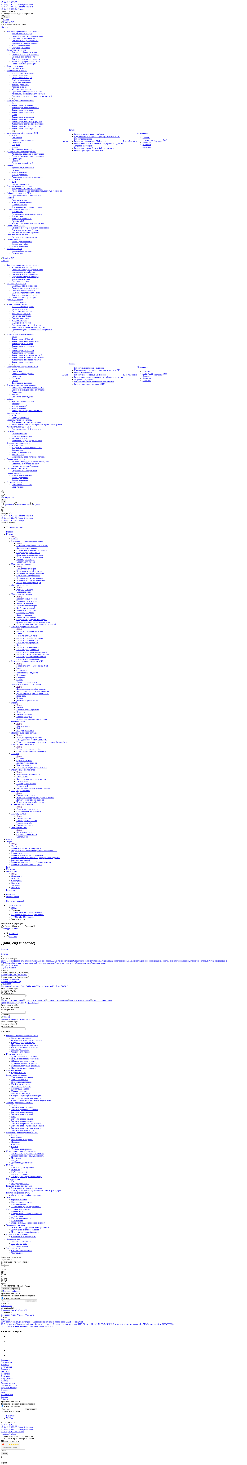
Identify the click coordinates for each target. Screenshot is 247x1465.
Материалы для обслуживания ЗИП (32, 666)
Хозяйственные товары (26, 599)
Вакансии (5, 1369)
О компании (16, 876)
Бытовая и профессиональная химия (32, 546)
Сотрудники (6, 1367)
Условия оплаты (8, 1383)
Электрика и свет (24, 832)
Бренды (4, 1397)
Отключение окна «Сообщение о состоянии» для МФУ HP (27, 1326)
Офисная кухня (23, 726)
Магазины (5, 1371)
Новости (5, 1364)
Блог (3, 1392)
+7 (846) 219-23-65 (9, 2)
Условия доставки (9, 1385)
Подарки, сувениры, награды (29, 737)
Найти (4, 1453)
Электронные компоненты (28, 774)
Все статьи (5, 1319)
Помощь (4, 1381)
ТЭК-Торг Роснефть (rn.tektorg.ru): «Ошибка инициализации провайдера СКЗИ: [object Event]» (42, 1322)
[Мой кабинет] (2, 492)
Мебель (19, 707)
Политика (5, 1374)
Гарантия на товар (9, 1388)
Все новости (6, 1306)
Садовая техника (8, 968)
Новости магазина (12, 1298)
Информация (6, 1378)
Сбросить (15, 1289)
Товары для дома (23, 818)
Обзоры (4, 1399)
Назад (13, 536)
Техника (20, 758)
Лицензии (5, 1376)
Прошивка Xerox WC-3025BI (14, 1310)
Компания (5, 1360)
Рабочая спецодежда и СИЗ (28, 749)
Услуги (14, 846)
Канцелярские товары (26, 569)
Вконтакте (13, 934)
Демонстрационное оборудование (31, 689)
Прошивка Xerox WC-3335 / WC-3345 (17, 1315)
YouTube (13, 937)
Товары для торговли (25, 795)
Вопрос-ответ (7, 1394)
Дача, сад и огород (24, 589)
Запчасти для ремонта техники (29, 631)
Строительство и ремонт (27, 809)
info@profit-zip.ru (10, 928)
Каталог (14, 539)
